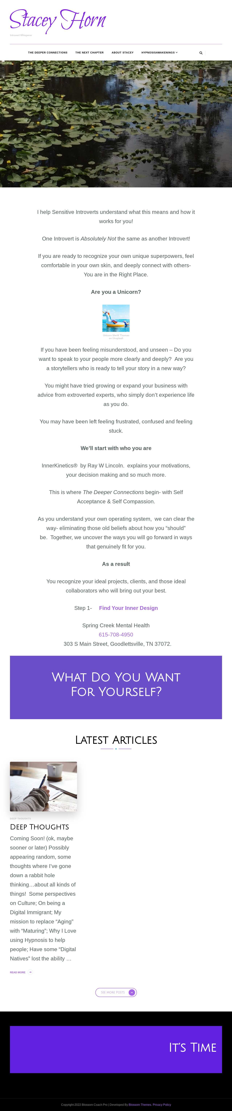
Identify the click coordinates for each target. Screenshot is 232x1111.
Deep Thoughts (20, 818)
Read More (17, 972)
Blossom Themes (140, 1104)
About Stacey (123, 52)
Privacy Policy (162, 1104)
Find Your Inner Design (128, 608)
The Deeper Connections (47, 52)
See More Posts (113, 992)
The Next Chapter (89, 52)
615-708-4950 (116, 635)
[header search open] (201, 53)
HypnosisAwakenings (158, 52)
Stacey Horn (57, 20)
